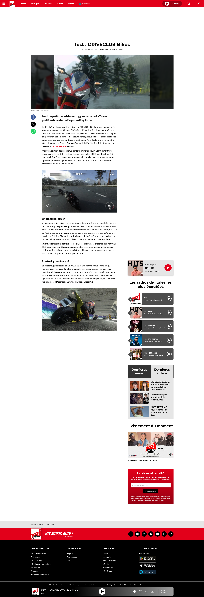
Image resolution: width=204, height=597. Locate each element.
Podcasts (48, 3)
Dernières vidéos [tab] (162, 371)
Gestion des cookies (147, 585)
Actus (60, 3)
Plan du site (53, 585)
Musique (35, 3)
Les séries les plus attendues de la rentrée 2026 (159, 397)
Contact (64, 585)
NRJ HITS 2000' (150, 353)
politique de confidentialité (156, 500)
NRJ (145, 297)
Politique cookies (97, 585)
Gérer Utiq (133, 585)
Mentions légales (75, 585)
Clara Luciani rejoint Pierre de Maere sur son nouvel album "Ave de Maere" (160, 386)
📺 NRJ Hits (84, 3)
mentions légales (143, 500)
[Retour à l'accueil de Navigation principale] (12, 4)
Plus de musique (163, 591)
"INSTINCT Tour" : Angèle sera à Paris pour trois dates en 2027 (159, 411)
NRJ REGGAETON (151, 339)
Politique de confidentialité (117, 585)
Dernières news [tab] (139, 371)
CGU (86, 585)
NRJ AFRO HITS (151, 325)
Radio (23, 3)
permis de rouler (59, 146)
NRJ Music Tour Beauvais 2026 (142, 460)
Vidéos (71, 3)
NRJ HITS (149, 268)
